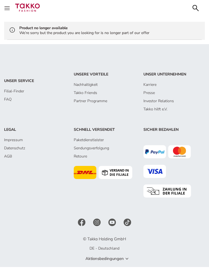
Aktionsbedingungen (104, 258)
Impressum (13, 139)
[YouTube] (112, 222)
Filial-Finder (14, 91)
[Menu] (7, 7)
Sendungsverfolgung (91, 148)
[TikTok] (127, 222)
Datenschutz (14, 148)
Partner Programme (90, 101)
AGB (8, 156)
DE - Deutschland (104, 248)
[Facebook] (82, 222)
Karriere (149, 84)
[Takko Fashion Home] (27, 7)
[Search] (196, 7)
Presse (149, 92)
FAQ (8, 99)
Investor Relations (158, 101)
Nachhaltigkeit (86, 84)
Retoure (80, 156)
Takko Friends (85, 92)
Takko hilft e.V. (155, 109)
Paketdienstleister (89, 139)
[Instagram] (97, 222)
